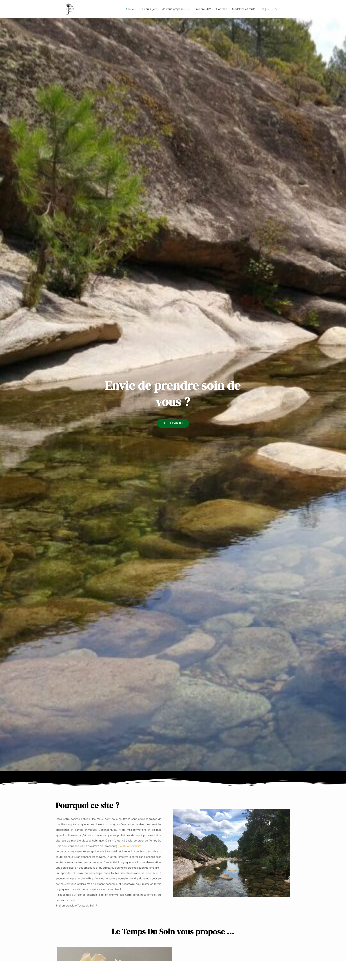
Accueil (130, 9)
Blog (263, 9)
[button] (276, 9)
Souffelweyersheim (130, 846)
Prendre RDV (203, 9)
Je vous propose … (174, 9)
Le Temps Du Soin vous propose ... (173, 931)
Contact (221, 9)
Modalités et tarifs (243, 9)
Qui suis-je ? (149, 9)
